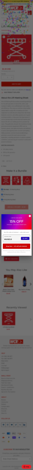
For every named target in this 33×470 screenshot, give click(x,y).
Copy (26, 238)
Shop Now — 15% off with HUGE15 (16, 246)
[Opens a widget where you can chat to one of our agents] (26, 467)
